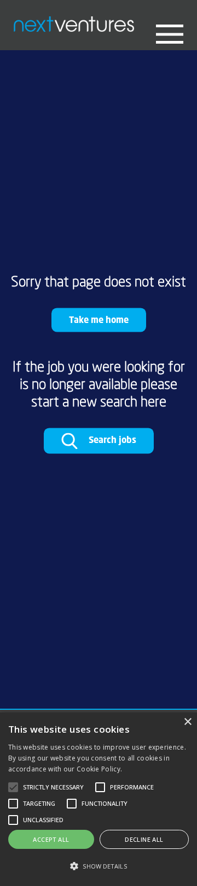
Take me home (99, 319)
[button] (98, 866)
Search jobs (111, 440)
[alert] (98, 799)
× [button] (187, 722)
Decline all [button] (144, 839)
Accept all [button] (51, 839)
